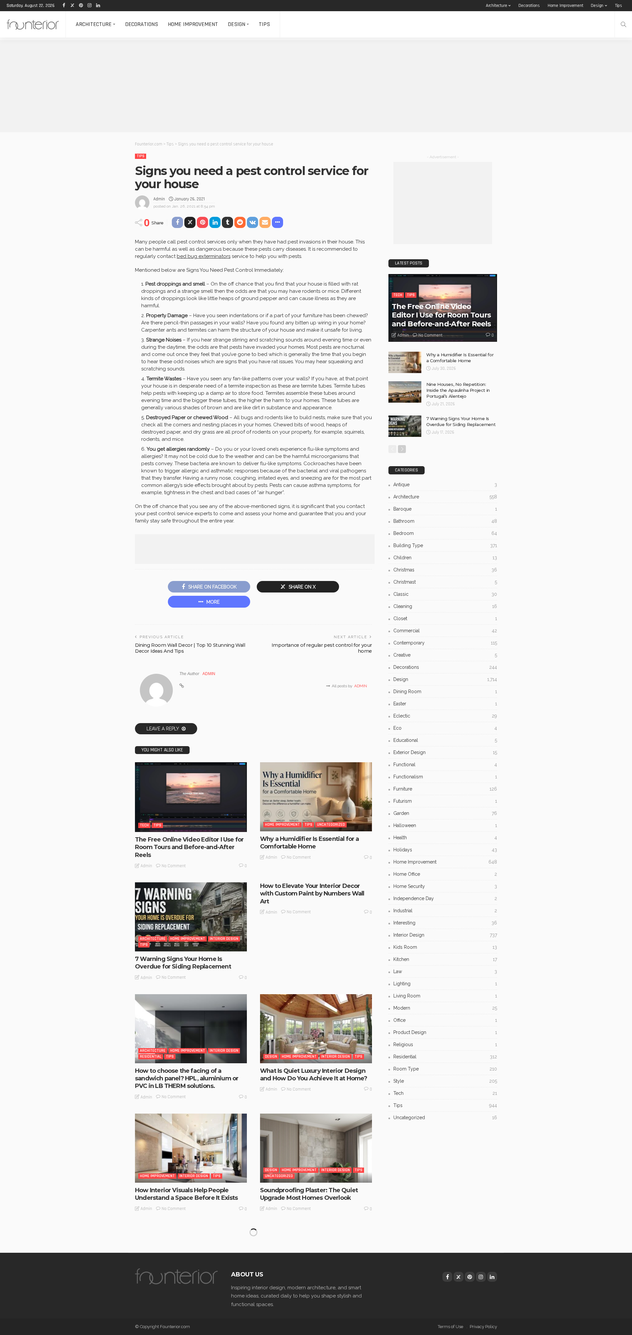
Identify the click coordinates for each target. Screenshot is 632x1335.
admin (159, 199)
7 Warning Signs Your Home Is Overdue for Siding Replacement (183, 962)
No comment (174, 866)
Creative (445, 655)
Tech (144, 825)
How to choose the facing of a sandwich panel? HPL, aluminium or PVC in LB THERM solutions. (186, 1078)
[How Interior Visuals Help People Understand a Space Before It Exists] (191, 1148)
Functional (445, 764)
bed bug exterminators (203, 256)
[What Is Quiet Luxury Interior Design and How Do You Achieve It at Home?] (316, 1028)
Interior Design (224, 938)
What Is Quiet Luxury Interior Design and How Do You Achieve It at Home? (313, 1074)
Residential (150, 1056)
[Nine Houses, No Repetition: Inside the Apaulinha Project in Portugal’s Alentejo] (404, 392)
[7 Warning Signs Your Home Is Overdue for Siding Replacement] (191, 916)
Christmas (445, 569)
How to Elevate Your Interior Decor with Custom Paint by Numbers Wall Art (312, 893)
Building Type (445, 545)
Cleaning (445, 606)
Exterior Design (445, 752)
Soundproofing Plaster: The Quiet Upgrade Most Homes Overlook (309, 1194)
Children (445, 557)
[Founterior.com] (33, 24)
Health (445, 837)
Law (445, 971)
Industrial (445, 910)
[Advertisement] (197, 86)
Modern (445, 1008)
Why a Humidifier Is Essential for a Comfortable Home (309, 842)
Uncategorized (331, 824)
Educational (445, 740)
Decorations (529, 6)
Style (445, 1081)
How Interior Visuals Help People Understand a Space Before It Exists (186, 1194)
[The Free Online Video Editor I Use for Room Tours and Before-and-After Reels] (191, 797)
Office (445, 1020)
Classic (445, 594)
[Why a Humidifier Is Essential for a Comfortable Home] (316, 796)
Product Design (445, 1032)
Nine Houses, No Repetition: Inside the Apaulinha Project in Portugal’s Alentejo (458, 390)
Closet (445, 618)
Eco (445, 728)
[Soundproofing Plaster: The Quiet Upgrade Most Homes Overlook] (316, 1148)
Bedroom (445, 533)
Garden (445, 813)
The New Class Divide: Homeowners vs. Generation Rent (312, 1305)
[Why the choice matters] (191, 1259)
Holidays (445, 849)
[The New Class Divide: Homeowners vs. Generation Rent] (316, 1259)
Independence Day (445, 898)
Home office (445, 874)
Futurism (445, 801)
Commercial (445, 630)
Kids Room (445, 947)
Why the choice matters (170, 1301)
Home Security (445, 886)
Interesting (276, 1287)
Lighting (445, 983)
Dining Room (445, 691)
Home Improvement (565, 6)
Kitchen (445, 959)
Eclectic (445, 715)
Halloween (445, 825)
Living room (445, 995)
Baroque (445, 509)
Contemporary (445, 642)
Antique (445, 484)
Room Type (445, 1068)
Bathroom (445, 521)
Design (597, 6)
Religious (445, 1044)
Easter (445, 703)
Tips (618, 6)
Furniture (445, 789)
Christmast (445, 582)
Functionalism (445, 776)
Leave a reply (163, 728)
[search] (623, 24)
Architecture (496, 6)
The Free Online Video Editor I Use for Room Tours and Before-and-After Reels (189, 847)
